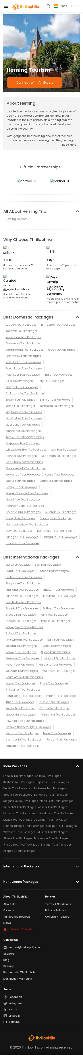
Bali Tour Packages (48, 565)
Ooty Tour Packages (50, 381)
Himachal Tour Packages (58, 325)
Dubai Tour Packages (20, 571)
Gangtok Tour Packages (22, 387)
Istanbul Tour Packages (60, 658)
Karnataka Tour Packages (54, 531)
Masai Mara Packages (21, 714)
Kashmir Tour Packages (22, 331)
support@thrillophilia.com (25, 947)
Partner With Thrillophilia (19, 972)
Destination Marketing (17, 978)
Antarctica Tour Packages (58, 714)
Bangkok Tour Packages (22, 608)
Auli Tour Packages (64, 449)
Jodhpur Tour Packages (56, 481)
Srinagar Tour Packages (22, 537)
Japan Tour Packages (20, 683)
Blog (6, 960)
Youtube (14, 1022)
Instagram (15, 1003)
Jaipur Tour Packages (20, 481)
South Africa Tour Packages (24, 677)
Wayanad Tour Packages (23, 474)
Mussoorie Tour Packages (23, 424)
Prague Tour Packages (54, 708)
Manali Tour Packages (21, 406)
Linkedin (14, 1015)
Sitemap (8, 966)
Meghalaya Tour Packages (24, 412)
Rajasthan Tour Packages (23, 337)
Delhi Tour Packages (19, 381)
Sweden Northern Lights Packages (28, 727)
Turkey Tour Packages (56, 646)
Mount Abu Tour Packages (23, 499)
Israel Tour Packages (57, 733)
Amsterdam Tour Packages (24, 639)
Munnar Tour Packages (61, 512)
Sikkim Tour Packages (20, 399)
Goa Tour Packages (61, 350)
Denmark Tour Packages (22, 733)
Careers (8, 910)
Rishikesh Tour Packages (57, 406)
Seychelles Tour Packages (23, 602)
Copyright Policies (57, 916)
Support (8, 953)
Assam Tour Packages (52, 807)
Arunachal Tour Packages (23, 431)
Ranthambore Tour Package (25, 506)
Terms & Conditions (58, 904)
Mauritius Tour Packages (59, 596)
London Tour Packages (21, 621)
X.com (13, 1009)
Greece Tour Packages (21, 614)
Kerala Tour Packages (59, 474)
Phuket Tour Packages (56, 621)
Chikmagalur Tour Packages (25, 393)
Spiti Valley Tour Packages (23, 356)
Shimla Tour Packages (55, 399)
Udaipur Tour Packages (21, 487)
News (7, 923)
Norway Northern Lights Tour (24, 627)
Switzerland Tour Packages (24, 577)
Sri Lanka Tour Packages (22, 596)
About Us (9, 904)
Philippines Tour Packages (23, 689)
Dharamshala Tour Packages (26, 468)
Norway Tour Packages (21, 652)
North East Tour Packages (23, 374)
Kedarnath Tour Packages (59, 456)
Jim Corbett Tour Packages (24, 418)
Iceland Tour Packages (21, 646)
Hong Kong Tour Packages (23, 696)
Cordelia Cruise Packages (23, 512)
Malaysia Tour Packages (55, 664)
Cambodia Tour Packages (24, 739)
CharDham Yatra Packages (24, 462)
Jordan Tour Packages (61, 739)
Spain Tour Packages (55, 652)
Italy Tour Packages (60, 639)
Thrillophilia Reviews (17, 916)
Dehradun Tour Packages (60, 537)
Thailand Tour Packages (22, 590)
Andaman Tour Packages (23, 343)
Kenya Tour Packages (20, 708)
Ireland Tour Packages (61, 696)
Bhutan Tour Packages (58, 590)
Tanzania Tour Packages (22, 746)
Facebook (15, 997)
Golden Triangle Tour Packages (27, 493)
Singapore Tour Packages (23, 583)
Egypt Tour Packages (54, 683)
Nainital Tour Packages (21, 456)
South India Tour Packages (24, 368)
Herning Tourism (17, 219)
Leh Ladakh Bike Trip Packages (26, 449)
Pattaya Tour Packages (58, 608)
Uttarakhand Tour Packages (25, 350)
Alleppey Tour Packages (19, 850)
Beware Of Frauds (21, 929)
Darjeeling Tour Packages (23, 443)
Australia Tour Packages (58, 671)
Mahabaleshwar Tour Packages (27, 524)
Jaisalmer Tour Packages (50, 819)
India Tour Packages (58, 374)
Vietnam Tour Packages (22, 671)
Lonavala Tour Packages (22, 543)
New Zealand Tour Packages (25, 721)
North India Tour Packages (23, 362)
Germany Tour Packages (22, 658)
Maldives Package (18, 565)
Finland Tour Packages (21, 633)
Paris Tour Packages (54, 614)
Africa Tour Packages (20, 702)
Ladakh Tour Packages (21, 325)
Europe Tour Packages (54, 571)
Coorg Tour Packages (20, 518)
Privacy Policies (55, 910)
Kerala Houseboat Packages (25, 437)
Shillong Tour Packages (55, 518)
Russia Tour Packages (54, 702)
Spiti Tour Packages (48, 776)
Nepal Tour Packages (20, 664)
